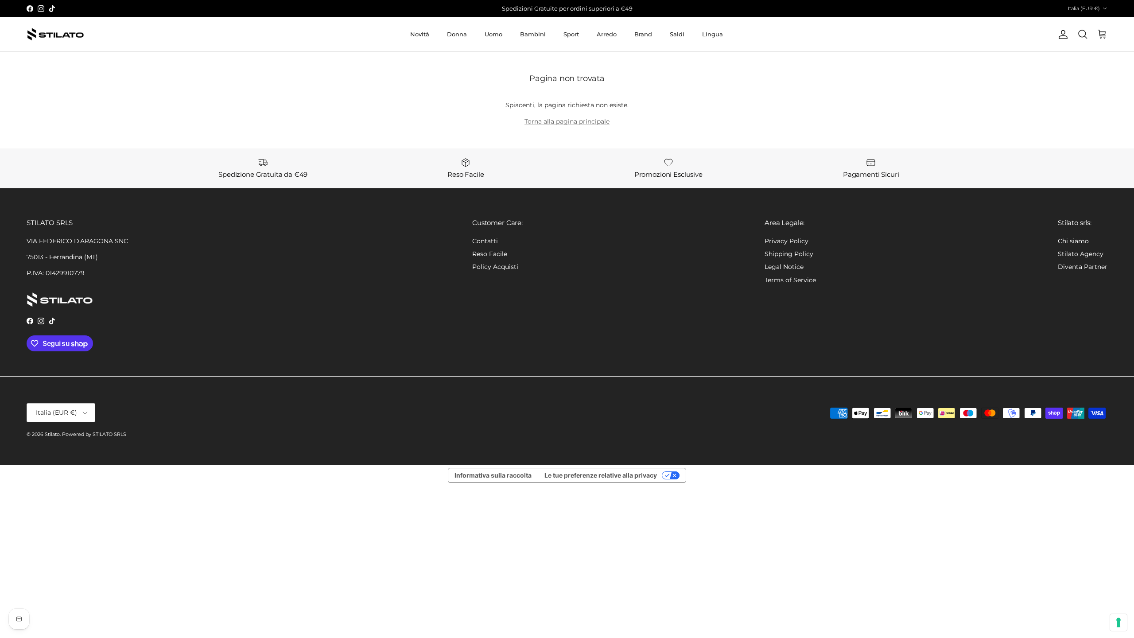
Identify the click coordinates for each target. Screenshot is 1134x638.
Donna (457, 34)
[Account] (1061, 34)
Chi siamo (1073, 241)
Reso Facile (489, 254)
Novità (419, 34)
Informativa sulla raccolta (493, 475)
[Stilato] (55, 34)
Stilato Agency (1080, 254)
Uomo (493, 34)
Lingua (712, 34)
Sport (571, 34)
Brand (643, 34)
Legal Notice (784, 267)
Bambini (533, 34)
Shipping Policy (789, 254)
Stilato (52, 434)
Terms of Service (790, 280)
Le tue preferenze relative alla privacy (600, 475)
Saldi (677, 34)
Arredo (607, 34)
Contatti (485, 241)
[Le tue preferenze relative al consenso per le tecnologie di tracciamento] (1118, 622)
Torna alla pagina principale (567, 121)
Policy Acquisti (495, 267)
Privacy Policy (786, 241)
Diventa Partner (1082, 267)
